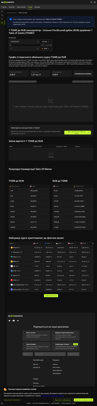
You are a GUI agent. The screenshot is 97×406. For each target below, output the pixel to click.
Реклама (37, 7)
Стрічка (4, 7)
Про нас (35, 364)
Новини (55, 364)
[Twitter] (9, 320)
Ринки (30, 7)
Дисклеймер (55, 403)
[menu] (2, 17)
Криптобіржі (57, 373)
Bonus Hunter (21, 7)
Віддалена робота (39, 386)
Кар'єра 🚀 (36, 367)
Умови (29, 403)
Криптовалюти (57, 370)
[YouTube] (14, 320)
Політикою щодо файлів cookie (52, 396)
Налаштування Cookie (68, 403)
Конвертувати (11, 13)
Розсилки (12, 7)
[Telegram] (18, 320)
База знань (56, 367)
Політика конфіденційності (41, 403)
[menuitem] (2, 11)
